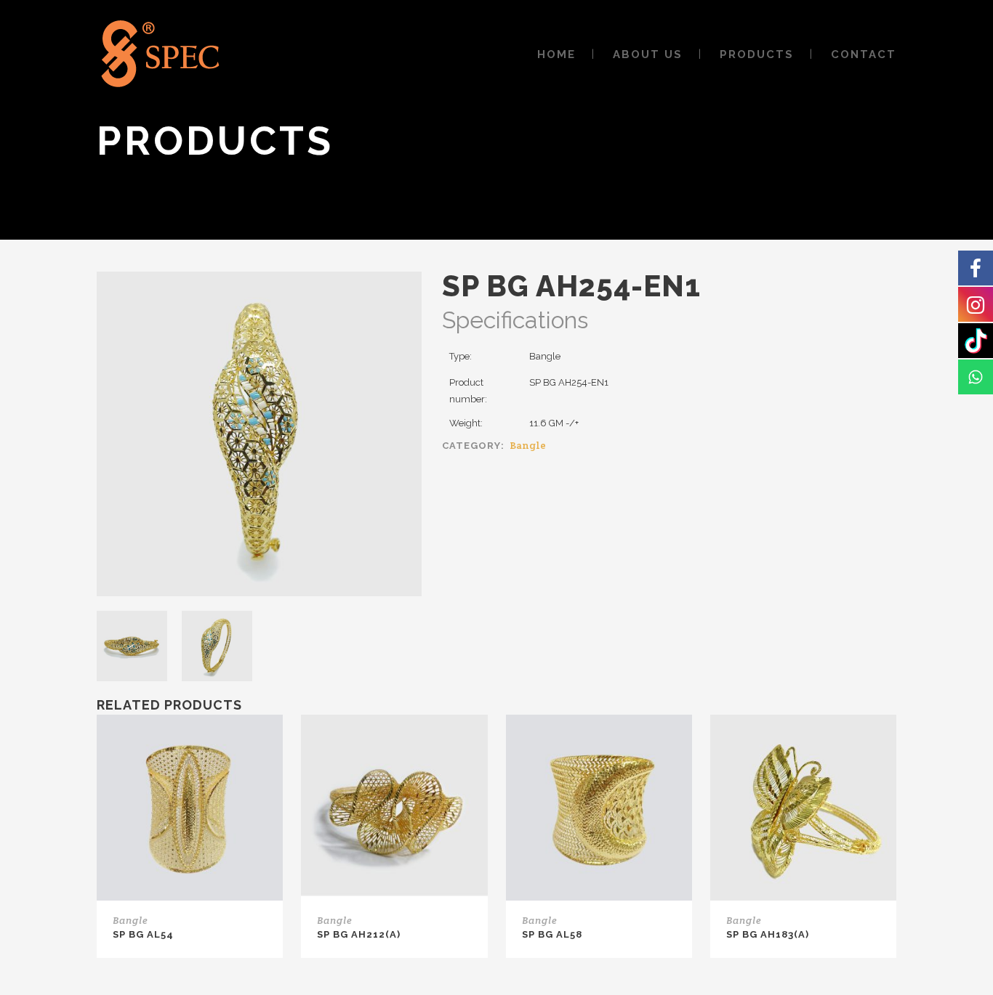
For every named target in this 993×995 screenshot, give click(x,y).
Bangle (528, 445)
